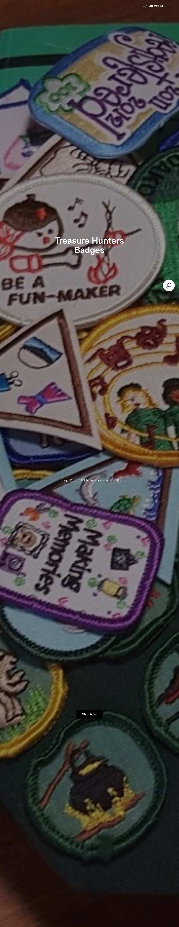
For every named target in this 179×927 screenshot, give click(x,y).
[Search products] (169, 285)
